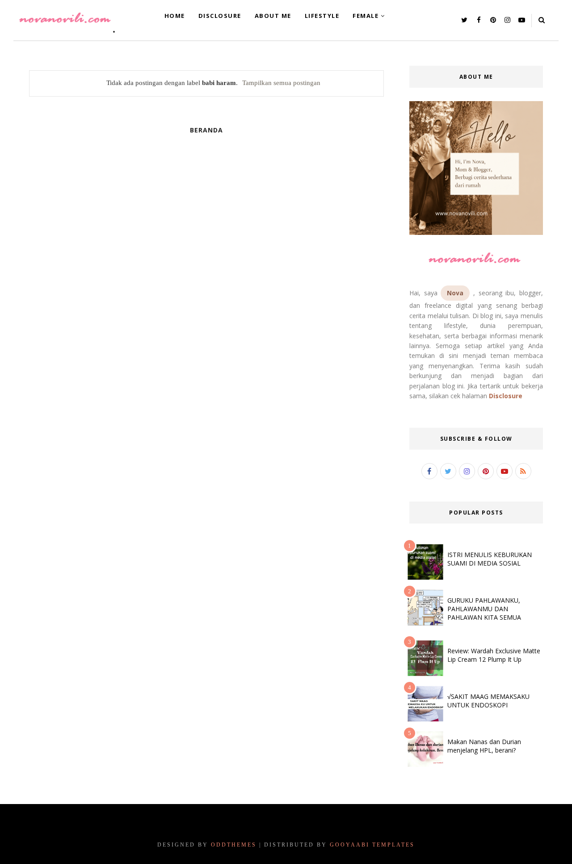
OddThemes (234, 845)
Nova (455, 293)
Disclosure (505, 396)
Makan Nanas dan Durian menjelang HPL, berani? (484, 745)
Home (174, 16)
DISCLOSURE (219, 16)
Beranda (206, 130)
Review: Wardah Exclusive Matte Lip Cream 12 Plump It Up (493, 655)
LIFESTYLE (322, 16)
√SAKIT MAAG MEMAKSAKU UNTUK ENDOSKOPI (488, 700)
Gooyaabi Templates (372, 845)
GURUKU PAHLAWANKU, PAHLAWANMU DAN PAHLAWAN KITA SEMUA (484, 608)
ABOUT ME (273, 16)
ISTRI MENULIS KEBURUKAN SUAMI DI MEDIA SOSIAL (489, 558)
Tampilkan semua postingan (281, 82)
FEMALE (366, 16)
